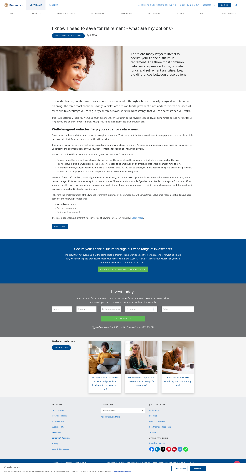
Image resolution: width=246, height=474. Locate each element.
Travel (203, 14)
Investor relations (59, 416)
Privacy (55, 443)
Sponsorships (58, 421)
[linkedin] (157, 449)
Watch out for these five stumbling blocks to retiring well (177, 381)
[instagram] (180, 449)
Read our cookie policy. (122, 471)
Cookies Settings (179, 468)
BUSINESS (53, 5)
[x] (163, 449)
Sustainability (58, 427)
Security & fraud (80, 463)
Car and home (154, 14)
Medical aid (36, 14)
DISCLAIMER (59, 226)
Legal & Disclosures (60, 449)
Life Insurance (97, 14)
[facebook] (151, 449)
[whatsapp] (185, 449)
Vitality (180, 14)
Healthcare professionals (160, 427)
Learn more (137, 217)
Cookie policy (58, 463)
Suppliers (153, 432)
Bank (12, 14)
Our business (58, 410)
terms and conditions (139, 302)
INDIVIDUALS (35, 5)
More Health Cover (66, 14)
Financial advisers (157, 421)
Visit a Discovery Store (110, 417)
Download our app (157, 443)
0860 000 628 (147, 327)
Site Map (68, 463)
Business (153, 416)
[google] (168, 449)
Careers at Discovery (61, 438)
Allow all (197, 468)
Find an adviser (229, 14)
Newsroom (56, 432)
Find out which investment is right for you (123, 269)
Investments (126, 14)
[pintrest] (174, 449)
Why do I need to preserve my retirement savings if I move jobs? (141, 381)
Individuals (154, 410)
